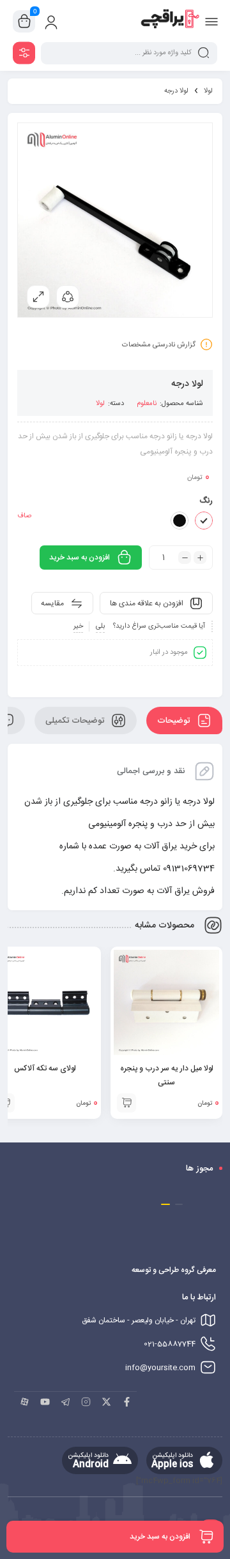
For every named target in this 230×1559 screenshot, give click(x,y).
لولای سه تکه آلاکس (45, 1068)
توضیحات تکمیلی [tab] (76, 721)
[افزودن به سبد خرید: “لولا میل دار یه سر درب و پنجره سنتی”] (126, 1102)
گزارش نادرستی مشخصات (158, 345)
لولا (208, 91)
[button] (179, 1204)
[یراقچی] (169, 21)
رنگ (206, 500)
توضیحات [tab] (174, 721)
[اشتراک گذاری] (67, 296)
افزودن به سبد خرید (79, 557)
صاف (24, 516)
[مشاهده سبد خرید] (24, 21)
